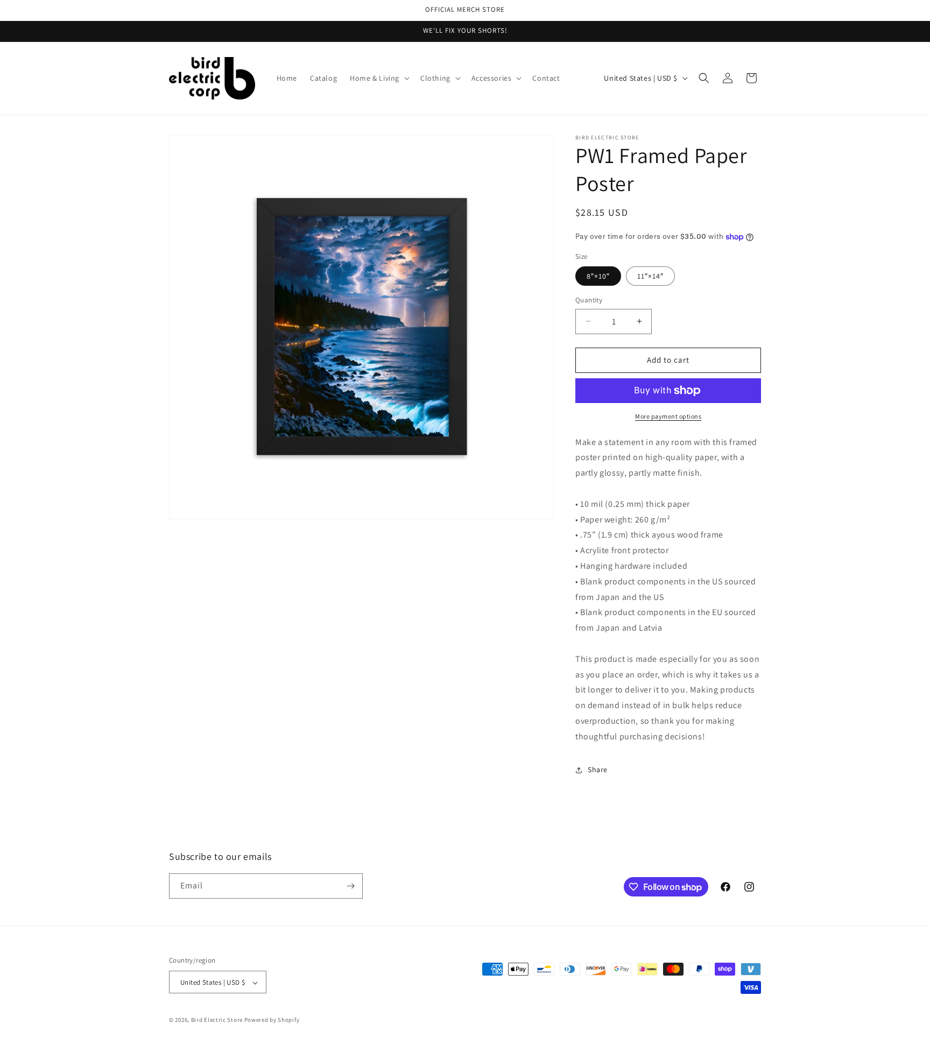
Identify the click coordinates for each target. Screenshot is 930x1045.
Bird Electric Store (217, 1020)
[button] (378, 78)
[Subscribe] (350, 886)
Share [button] (598, 769)
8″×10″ (598, 276)
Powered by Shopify (272, 1020)
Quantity (588, 300)
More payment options (668, 416)
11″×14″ (650, 276)
